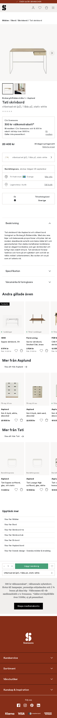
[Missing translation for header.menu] (53, 7)
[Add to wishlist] (16, 351)
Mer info (48, 176)
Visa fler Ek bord (11, 540)
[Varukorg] (46, 7)
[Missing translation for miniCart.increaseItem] (12, 566)
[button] (7, 111)
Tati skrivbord (35, 20)
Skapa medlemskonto (28, 606)
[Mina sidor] (33, 7)
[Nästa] (52, 53)
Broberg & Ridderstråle (13, 98)
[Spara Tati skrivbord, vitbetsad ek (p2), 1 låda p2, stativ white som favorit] (52, 566)
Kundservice (10, 658)
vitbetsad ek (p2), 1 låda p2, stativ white (21, 573)
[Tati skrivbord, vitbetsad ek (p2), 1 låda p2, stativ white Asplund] (28, 52)
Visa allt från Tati (12, 436)
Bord (13, 20)
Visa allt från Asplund (13, 367)
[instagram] (25, 705)
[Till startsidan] (4, 7)
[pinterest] (31, 705)
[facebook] (18, 705)
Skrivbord (22, 20)
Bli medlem (49, 133)
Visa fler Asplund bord (14, 546)
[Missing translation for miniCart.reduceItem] (4, 566)
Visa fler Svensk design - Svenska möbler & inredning (27, 551)
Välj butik (48, 184)
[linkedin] (38, 705)
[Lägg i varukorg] (21, 350)
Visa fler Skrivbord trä (14, 530)
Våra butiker (10, 679)
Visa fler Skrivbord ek (13, 535)
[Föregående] (5, 53)
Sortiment (9, 668)
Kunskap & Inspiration (16, 690)
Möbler (5, 20)
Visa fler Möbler (11, 519)
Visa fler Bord (10, 525)
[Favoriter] (40, 7)
